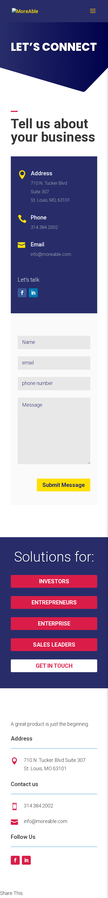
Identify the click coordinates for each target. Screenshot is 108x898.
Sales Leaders (54, 644)
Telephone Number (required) (30, 376)
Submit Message (63, 485)
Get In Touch (54, 665)
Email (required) (24, 355)
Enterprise (54, 623)
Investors (54, 581)
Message (22, 396)
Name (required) (25, 335)
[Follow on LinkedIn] (33, 292)
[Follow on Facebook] (22, 292)
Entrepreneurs (54, 602)
